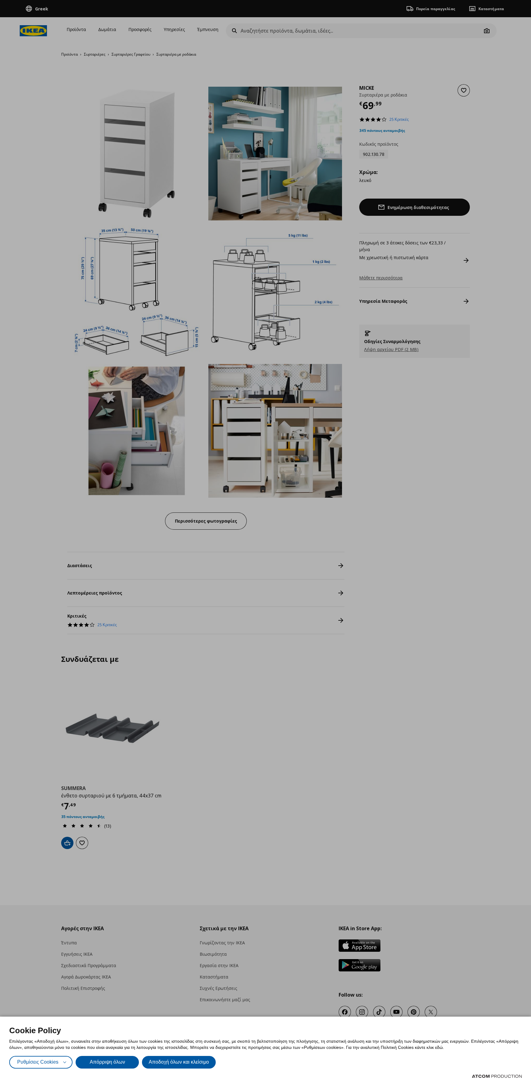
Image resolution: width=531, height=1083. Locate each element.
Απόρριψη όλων (107, 1062)
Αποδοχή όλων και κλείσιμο (179, 1062)
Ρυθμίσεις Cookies (37, 1062)
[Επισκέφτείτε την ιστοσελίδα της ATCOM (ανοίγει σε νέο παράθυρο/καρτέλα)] (497, 1076)
